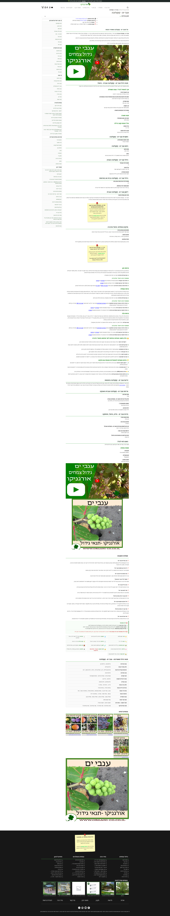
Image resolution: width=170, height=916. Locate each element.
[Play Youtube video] (97, 62)
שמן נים (98, 285)
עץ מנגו (94, 7)
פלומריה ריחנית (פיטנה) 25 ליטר (77, 869)
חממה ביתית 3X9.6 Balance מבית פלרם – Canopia (94, 873)
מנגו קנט (125, 862)
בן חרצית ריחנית (124, 871)
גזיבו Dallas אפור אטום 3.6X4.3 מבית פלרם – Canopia (94, 869)
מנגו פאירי (59, 66)
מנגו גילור (59, 56)
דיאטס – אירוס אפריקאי (56, 111)
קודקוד (97, 280)
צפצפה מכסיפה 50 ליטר (56, 120)
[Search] (127, 7)
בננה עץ (59, 96)
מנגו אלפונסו (58, 50)
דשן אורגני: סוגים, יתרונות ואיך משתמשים (53, 210)
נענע (60, 150)
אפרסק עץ (59, 147)
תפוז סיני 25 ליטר (80, 867)
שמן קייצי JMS (104, 285)
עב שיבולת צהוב (124, 865)
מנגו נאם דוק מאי (58, 64)
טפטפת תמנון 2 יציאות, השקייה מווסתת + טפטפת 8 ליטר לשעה (52, 114)
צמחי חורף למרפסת (57, 215)
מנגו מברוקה (58, 61)
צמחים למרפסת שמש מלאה (75, 735)
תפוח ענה (81, 862)
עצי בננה (60, 869)
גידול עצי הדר (58, 212)
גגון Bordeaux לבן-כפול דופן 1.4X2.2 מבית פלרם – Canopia (52, 130)
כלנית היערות (124, 876)
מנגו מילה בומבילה (57, 31)
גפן (128, 735)
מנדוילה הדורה (58, 158)
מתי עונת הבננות (58, 865)
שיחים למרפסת (125, 757)
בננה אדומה (59, 78)
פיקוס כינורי (59, 140)
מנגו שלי (59, 72)
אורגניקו (127, 10)
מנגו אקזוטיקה (58, 23)
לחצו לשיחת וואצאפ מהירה (81, 18)
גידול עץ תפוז (58, 186)
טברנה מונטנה (80, 876)
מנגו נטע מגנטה (58, 39)
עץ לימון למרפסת (58, 207)
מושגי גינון (85, 900)
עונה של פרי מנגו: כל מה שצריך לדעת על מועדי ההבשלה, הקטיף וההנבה (53, 170)
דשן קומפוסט (58, 199)
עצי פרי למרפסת (58, 204)
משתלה (100, 7)
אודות (122, 900)
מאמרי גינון (78, 7)
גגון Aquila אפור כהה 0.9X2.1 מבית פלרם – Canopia (94, 860)
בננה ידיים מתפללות (57, 86)
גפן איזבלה (110, 735)
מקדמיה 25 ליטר (80, 865)
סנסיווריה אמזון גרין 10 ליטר (55, 133)
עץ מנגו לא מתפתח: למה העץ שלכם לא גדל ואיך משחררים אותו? (52, 218)
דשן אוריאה (59, 174)
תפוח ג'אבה (124, 860)
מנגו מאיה (59, 58)
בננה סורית (59, 94)
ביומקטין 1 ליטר (102, 876)
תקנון (97, 900)
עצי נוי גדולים (58, 196)
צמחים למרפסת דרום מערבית (55, 179)
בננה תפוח (59, 99)
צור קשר (62, 7)
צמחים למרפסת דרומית (92, 735)
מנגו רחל (59, 44)
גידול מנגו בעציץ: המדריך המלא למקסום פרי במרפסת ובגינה (49, 871)
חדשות (110, 900)
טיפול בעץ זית (59, 862)
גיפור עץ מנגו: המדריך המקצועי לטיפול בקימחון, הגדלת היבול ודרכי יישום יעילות (53, 222)
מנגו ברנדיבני (58, 53)
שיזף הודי (125, 869)
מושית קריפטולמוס (101, 303)
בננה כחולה (59, 88)
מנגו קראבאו (58, 69)
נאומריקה (125, 875)
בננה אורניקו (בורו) (57, 80)
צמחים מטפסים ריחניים (56, 202)
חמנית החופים (58, 163)
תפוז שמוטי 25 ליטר (79, 860)
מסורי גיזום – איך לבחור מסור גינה (54, 194)
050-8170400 (83, 20)
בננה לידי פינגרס (58, 91)
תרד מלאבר (59, 142)
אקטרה (101, 283)
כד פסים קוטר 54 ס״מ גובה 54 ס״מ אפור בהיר (73, 875)
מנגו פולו (59, 42)
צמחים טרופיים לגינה (57, 191)
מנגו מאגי (59, 28)
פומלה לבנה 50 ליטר (57, 108)
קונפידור (103, 280)
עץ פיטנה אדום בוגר (79, 871)
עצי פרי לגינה (58, 188)
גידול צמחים (86, 7)
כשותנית (59, 153)
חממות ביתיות (122, 385)
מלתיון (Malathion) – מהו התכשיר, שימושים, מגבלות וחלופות (52, 182)
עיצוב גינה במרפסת (57, 176)
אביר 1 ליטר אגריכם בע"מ (100, 867)
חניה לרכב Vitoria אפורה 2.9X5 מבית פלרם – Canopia (52, 126)
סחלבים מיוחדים (58, 867)
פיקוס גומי (125, 863)
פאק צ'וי (59, 155)
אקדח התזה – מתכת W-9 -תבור (99, 871)
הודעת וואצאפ (96, 215)
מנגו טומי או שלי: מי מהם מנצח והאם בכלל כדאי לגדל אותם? (49, 873)
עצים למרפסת (58, 226)
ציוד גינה (107, 7)
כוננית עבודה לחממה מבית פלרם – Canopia (96, 862)
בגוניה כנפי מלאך (123, 867)
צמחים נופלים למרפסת (57, 875)
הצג (120, 16)
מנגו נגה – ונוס (58, 34)
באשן (60, 161)
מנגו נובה (59, 36)
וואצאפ (84, 1)
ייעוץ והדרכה (69, 7)
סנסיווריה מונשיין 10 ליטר (56, 117)
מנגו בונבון (59, 26)
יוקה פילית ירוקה (58, 105)
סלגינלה (125, 873)
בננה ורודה (59, 83)
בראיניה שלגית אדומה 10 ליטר (77, 863)
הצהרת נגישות (47, 900)
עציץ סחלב (59, 863)
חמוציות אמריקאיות (57, 145)
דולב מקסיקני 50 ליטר (57, 123)
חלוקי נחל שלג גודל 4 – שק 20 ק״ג (76, 873)
